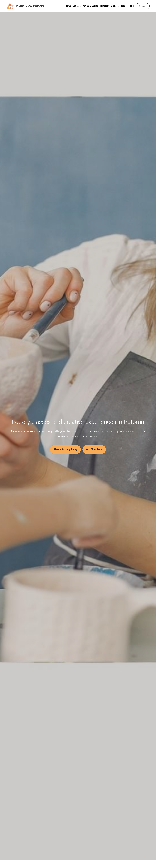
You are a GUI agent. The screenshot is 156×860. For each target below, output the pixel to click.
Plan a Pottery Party (65, 449)
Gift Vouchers (94, 449)
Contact (142, 6)
